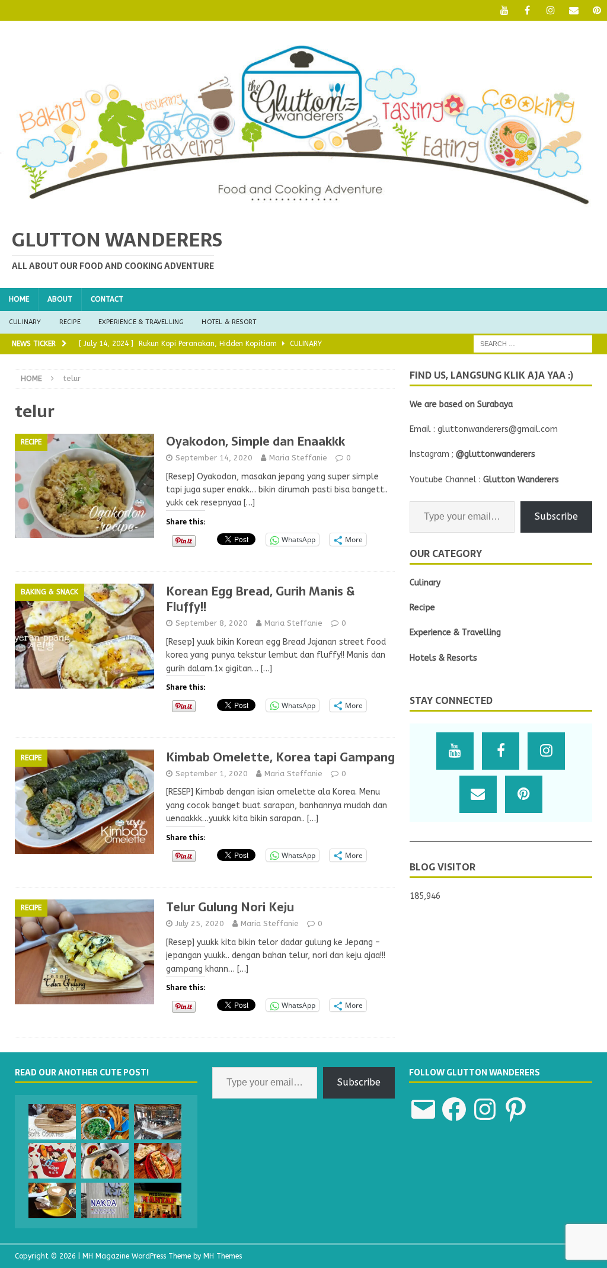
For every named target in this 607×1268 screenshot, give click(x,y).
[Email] (573, 10)
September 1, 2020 (211, 773)
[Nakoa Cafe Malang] (105, 1200)
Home (19, 299)
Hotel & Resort (229, 322)
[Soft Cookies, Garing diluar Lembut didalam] (52, 1121)
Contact (107, 299)
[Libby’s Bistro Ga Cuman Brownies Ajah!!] (52, 1200)
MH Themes (222, 1256)
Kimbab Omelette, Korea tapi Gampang (280, 757)
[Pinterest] (596, 10)
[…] (249, 503)
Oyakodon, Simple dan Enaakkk (255, 441)
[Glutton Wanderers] (303, 208)
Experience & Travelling (141, 322)
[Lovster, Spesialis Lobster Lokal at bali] (157, 1161)
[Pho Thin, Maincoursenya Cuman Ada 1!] (105, 1121)
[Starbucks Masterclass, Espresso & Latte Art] (157, 1121)
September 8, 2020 (211, 623)
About (59, 299)
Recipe (70, 322)
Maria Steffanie (298, 457)
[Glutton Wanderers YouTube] (504, 10)
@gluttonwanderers (495, 454)
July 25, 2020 (199, 923)
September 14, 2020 (214, 457)
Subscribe (556, 516)
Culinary (25, 322)
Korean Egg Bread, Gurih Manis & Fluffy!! (260, 599)
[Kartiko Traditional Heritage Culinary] (105, 1161)
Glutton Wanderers (521, 480)
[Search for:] (533, 343)
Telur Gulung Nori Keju (230, 907)
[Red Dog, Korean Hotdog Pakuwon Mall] (52, 1161)
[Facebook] (527, 10)
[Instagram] (550, 10)
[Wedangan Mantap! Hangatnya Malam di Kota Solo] (157, 1200)
